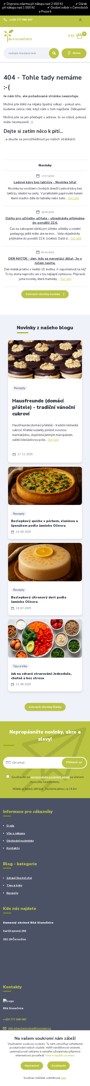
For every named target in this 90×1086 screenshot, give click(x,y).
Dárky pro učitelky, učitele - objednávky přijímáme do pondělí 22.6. (45, 220)
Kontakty (13, 848)
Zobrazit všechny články (45, 707)
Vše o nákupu (15, 833)
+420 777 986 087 (21, 20)
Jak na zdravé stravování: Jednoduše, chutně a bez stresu (41, 676)
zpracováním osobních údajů (50, 777)
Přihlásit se (74, 762)
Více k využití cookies (60, 1055)
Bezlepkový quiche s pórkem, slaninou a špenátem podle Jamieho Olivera (44, 523)
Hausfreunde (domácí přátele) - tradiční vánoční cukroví (43, 407)
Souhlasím (58, 1065)
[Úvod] (18, 35)
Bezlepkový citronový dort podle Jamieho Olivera (38, 599)
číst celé (73, 198)
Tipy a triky (20, 666)
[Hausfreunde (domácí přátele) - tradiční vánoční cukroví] (45, 359)
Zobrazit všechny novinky (43, 294)
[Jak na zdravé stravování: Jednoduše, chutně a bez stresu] (45, 638)
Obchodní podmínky (20, 841)
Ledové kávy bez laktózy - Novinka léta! (45, 182)
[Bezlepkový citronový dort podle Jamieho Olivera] (45, 562)
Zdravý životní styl (19, 878)
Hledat (54, 53)
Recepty (19, 388)
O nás (10, 826)
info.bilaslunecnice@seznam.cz (29, 1028)
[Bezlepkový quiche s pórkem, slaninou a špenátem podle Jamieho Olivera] (45, 486)
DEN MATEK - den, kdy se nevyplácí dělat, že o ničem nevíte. (45, 260)
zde (63, 1078)
